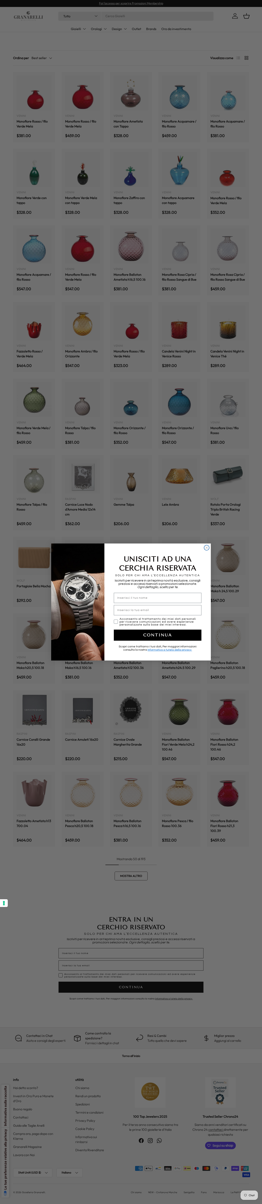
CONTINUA (157, 635)
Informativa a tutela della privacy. (170, 649)
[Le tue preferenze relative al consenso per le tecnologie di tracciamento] (4, 903)
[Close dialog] (206, 547)
